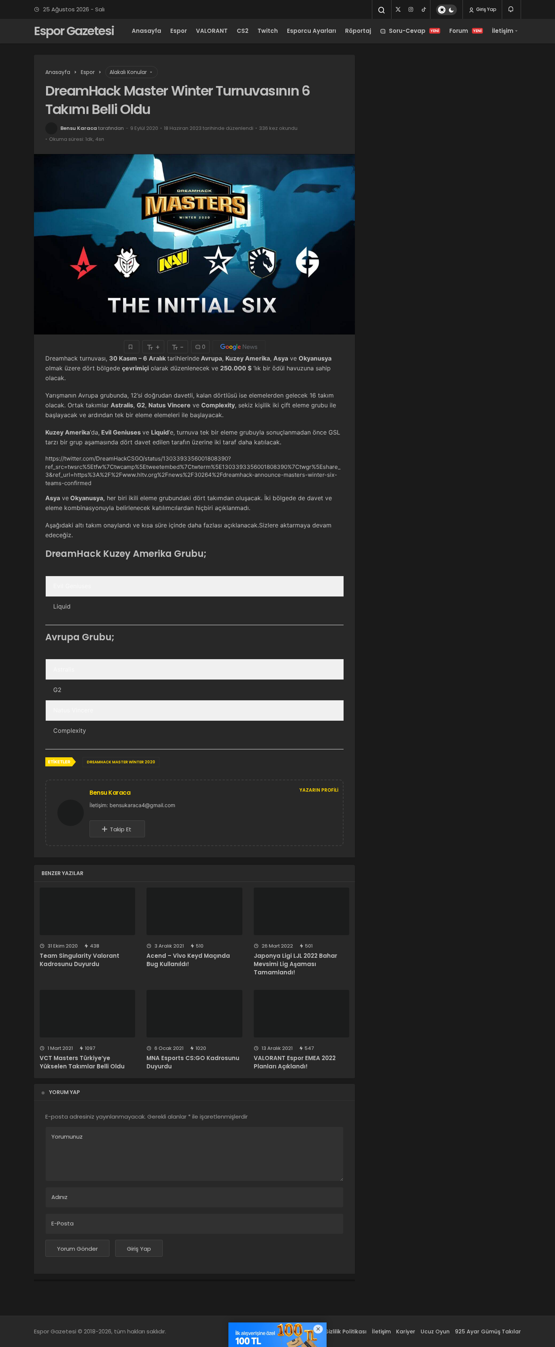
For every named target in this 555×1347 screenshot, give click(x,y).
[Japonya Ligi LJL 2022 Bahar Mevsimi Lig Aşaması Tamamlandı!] (301, 912)
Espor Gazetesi (74, 30)
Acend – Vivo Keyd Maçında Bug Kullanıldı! (188, 960)
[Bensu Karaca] (73, 812)
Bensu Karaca (78, 128)
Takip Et (120, 829)
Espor (178, 31)
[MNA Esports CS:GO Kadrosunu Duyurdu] (194, 1014)
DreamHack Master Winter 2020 (121, 762)
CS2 (242, 31)
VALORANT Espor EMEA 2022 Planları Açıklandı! (295, 1062)
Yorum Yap (64, 1092)
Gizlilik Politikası (345, 1331)
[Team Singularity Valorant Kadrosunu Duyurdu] (87, 912)
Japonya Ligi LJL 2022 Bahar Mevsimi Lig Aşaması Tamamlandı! (295, 964)
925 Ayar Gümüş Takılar (488, 1331)
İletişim (502, 31)
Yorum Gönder (77, 1249)
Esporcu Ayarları (311, 31)
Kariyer (405, 1331)
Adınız (59, 1197)
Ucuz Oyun (435, 1331)
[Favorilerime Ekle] (131, 346)
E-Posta (62, 1223)
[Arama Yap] (381, 10)
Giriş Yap (485, 9)
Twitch (267, 31)
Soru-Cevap (414, 31)
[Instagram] (410, 9)
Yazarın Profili (318, 790)
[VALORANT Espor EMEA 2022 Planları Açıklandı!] (301, 1014)
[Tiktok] (423, 9)
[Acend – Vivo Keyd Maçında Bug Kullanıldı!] (194, 912)
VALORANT (212, 31)
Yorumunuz (67, 1136)
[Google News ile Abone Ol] (239, 346)
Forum (465, 31)
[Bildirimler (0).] (511, 9)
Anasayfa (146, 31)
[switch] (446, 10)
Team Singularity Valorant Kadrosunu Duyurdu (79, 960)
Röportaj (358, 31)
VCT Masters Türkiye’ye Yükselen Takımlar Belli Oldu (82, 1062)
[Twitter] (398, 9)
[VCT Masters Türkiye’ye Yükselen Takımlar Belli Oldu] (87, 1014)
